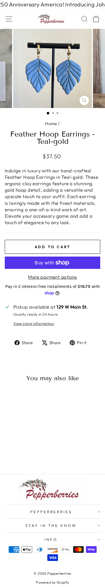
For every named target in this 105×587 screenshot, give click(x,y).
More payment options (52, 277)
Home (51, 123)
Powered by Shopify (52, 582)
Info (51, 539)
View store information (33, 323)
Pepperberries (51, 511)
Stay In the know (51, 525)
